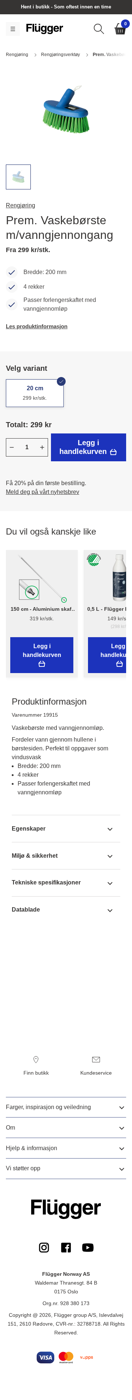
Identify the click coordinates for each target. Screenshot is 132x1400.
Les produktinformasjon (36, 326)
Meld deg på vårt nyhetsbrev (42, 492)
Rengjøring (20, 205)
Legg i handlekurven (84, 447)
